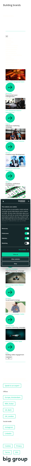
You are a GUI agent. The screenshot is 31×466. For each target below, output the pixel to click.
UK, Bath (8, 410)
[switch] (27, 233)
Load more (8, 357)
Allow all (15, 254)
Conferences (9, 168)
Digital (20, 341)
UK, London (9, 416)
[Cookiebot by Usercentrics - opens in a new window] (18, 201)
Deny (15, 263)
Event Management (15, 82)
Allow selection (15, 259)
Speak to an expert (12, 386)
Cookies (8, 446)
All (6, 36)
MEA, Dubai (9, 404)
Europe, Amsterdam (12, 397)
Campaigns (17, 314)
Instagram (9, 427)
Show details (22, 249)
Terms (7, 452)
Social (12, 112)
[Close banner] (28, 201)
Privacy (19, 446)
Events (22, 82)
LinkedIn (8, 433)
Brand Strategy (10, 141)
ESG (16, 452)
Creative (8, 82)
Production (21, 141)
